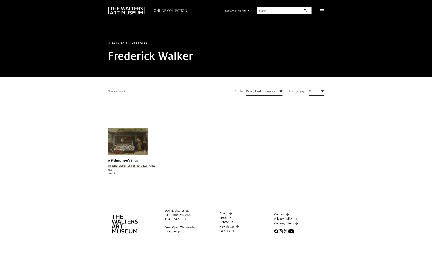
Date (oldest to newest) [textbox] (260, 91)
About (223, 213)
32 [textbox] (310, 91)
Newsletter (227, 226)
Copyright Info (284, 223)
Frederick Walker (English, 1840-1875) (128, 165)
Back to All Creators (127, 43)
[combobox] (264, 91)
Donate (224, 222)
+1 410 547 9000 (176, 219)
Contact (279, 214)
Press (223, 218)
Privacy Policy (283, 219)
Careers (225, 231)
